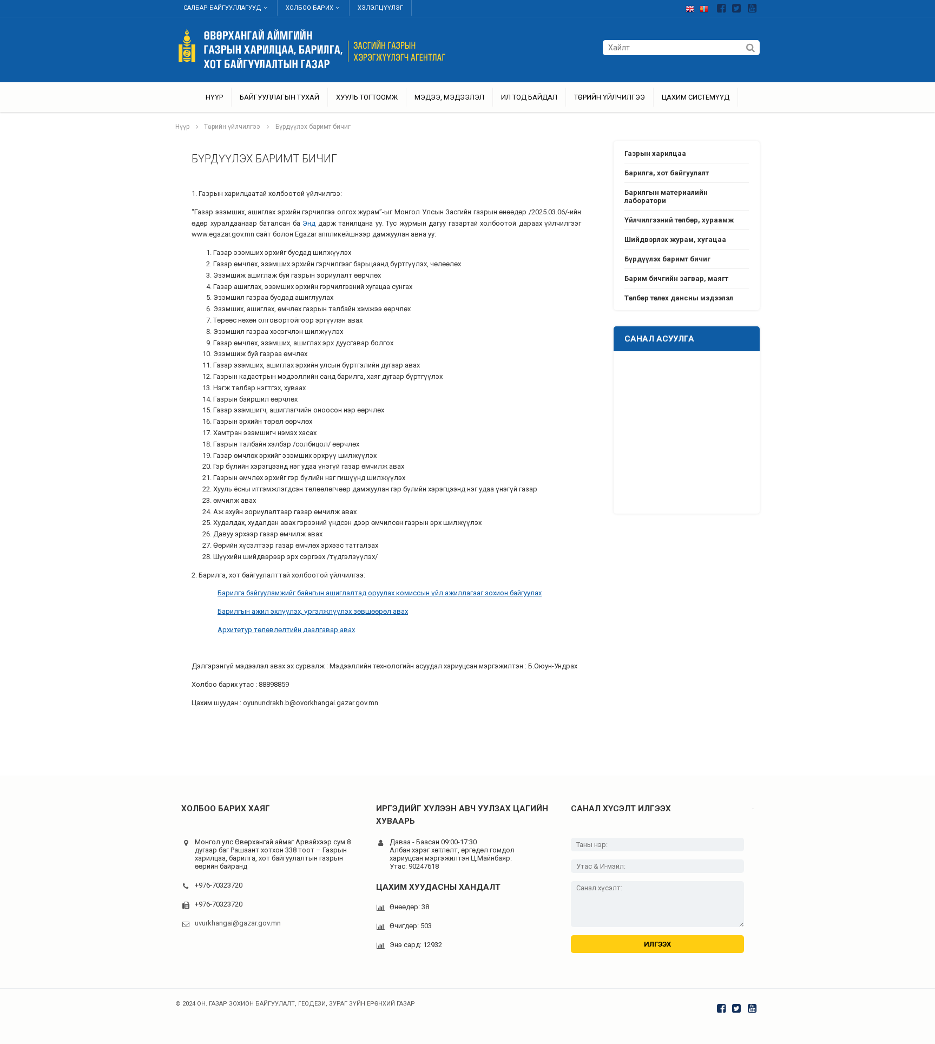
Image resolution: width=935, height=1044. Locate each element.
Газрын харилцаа (655, 153)
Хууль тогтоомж (367, 97)
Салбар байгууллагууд (222, 7)
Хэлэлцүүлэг (380, 7)
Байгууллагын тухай (279, 97)
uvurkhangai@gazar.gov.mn (238, 923)
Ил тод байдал (529, 97)
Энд (308, 223)
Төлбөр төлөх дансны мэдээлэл (678, 298)
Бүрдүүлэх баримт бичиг (313, 126)
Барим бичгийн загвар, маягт (676, 278)
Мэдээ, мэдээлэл (449, 97)
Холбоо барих (309, 7)
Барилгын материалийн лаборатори (666, 196)
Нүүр (214, 97)
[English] (693, 7)
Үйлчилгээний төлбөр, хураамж (679, 220)
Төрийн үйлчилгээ (609, 97)
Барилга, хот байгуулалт (666, 173)
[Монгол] (707, 7)
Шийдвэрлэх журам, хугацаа (675, 239)
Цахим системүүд (695, 97)
